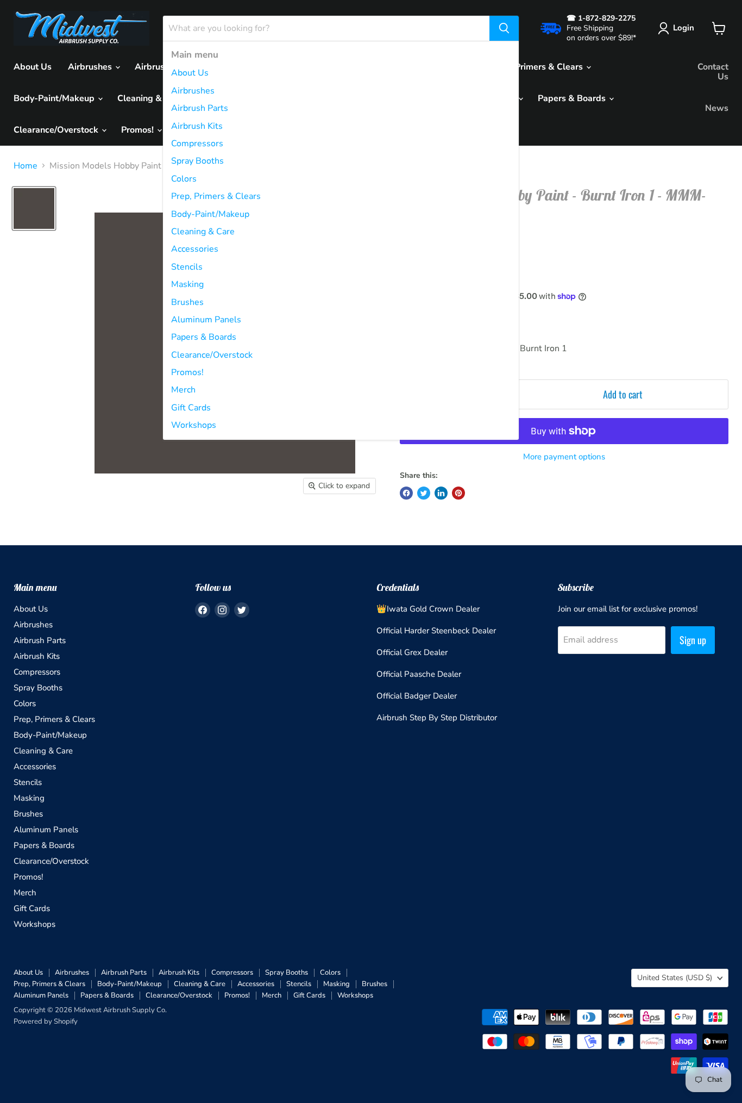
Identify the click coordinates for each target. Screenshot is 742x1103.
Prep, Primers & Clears (216, 196)
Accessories (194, 249)
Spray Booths (197, 161)
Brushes (187, 302)
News (716, 108)
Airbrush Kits (197, 126)
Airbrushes (193, 91)
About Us (190, 73)
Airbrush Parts (199, 108)
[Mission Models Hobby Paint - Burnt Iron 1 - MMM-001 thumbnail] (33, 208)
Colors (184, 179)
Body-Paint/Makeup (210, 214)
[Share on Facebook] (406, 493)
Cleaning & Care (203, 232)
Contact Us (712, 72)
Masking (187, 284)
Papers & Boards (203, 337)
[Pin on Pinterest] (458, 493)
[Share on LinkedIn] (441, 493)
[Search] (504, 28)
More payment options (564, 457)
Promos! (187, 372)
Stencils (187, 267)
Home (25, 166)
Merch (183, 390)
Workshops (193, 425)
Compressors (197, 143)
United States (674, 978)
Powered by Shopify (46, 1021)
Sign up (693, 640)
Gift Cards (191, 408)
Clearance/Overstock (212, 355)
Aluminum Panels (206, 320)
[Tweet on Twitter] (423, 493)
